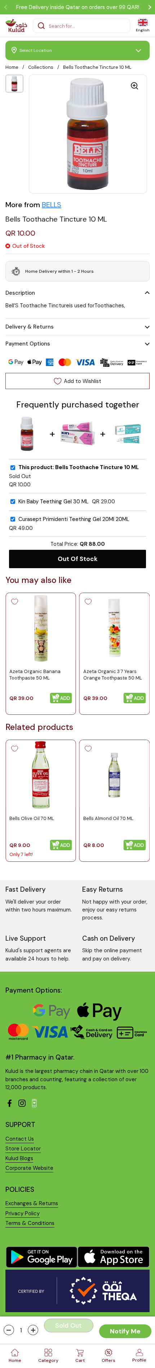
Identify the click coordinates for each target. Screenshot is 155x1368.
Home (11, 67)
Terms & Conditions (29, 1223)
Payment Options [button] (27, 343)
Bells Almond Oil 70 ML (108, 818)
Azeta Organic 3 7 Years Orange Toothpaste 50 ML (112, 674)
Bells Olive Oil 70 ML (31, 818)
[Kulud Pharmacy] (16, 25)
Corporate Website (29, 1168)
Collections (40, 67)
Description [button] (20, 293)
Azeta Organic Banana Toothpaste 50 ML (35, 674)
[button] (9, 1330)
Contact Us (19, 1138)
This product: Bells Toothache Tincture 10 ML (78, 467)
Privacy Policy (22, 1213)
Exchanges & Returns (31, 1203)
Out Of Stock (78, 559)
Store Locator (23, 1148)
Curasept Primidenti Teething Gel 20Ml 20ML (73, 519)
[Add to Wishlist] (14, 601)
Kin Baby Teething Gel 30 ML (53, 501)
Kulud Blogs (19, 1158)
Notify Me (125, 1331)
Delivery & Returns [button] (29, 326)
